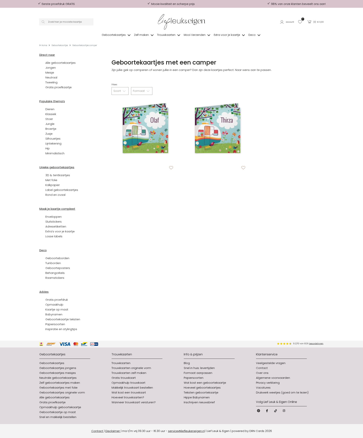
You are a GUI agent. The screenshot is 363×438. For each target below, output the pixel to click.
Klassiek (50, 114)
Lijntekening (53, 143)
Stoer (49, 119)
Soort (117, 91)
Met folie (51, 180)
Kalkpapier (52, 185)
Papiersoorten (55, 324)
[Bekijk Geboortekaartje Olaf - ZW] (145, 130)
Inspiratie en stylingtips (61, 329)
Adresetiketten (55, 226)
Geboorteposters (57, 268)
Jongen (50, 68)
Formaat (139, 91)
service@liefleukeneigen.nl (186, 431)
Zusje (49, 134)
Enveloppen (53, 217)
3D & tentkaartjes (57, 175)
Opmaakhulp (54, 305)
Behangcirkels (55, 273)
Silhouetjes (52, 139)
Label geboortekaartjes (61, 190)
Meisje (49, 73)
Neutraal (51, 77)
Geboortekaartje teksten (62, 319)
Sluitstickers (53, 222)
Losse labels (53, 236)
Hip (47, 148)
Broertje (50, 129)
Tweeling (51, 82)
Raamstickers (54, 278)
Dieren (49, 109)
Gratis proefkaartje (58, 87)
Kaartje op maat (56, 309)
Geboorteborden (57, 258)
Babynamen (53, 314)
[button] (287, 22)
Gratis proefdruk (56, 300)
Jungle (49, 124)
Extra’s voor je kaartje (60, 231)
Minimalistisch (54, 153)
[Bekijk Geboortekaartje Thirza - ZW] (218, 130)
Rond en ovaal (55, 195)
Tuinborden (53, 263)
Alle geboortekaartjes (60, 63)
